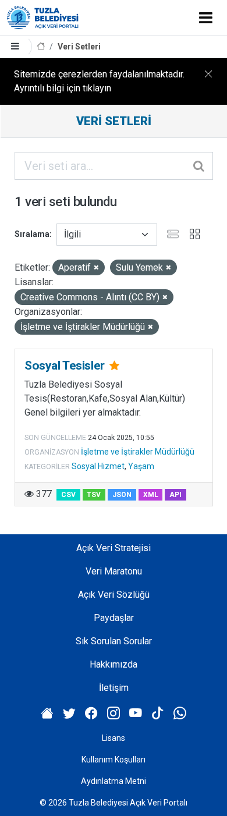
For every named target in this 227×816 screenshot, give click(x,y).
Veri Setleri (79, 46)
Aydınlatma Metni (113, 781)
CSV (68, 495)
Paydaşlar (114, 617)
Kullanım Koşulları (113, 759)
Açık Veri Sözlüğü (114, 594)
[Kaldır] (96, 268)
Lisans (113, 738)
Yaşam (141, 466)
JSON (122, 495)
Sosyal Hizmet (98, 466)
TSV (94, 495)
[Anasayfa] (41, 46)
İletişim (114, 687)
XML (150, 495)
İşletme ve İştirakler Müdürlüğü (137, 451)
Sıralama (32, 234)
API (175, 495)
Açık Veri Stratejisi (113, 548)
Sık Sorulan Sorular (114, 641)
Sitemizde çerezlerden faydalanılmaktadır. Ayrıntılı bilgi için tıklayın (99, 81)
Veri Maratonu (114, 571)
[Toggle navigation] (205, 17)
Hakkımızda (113, 664)
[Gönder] (199, 166)
